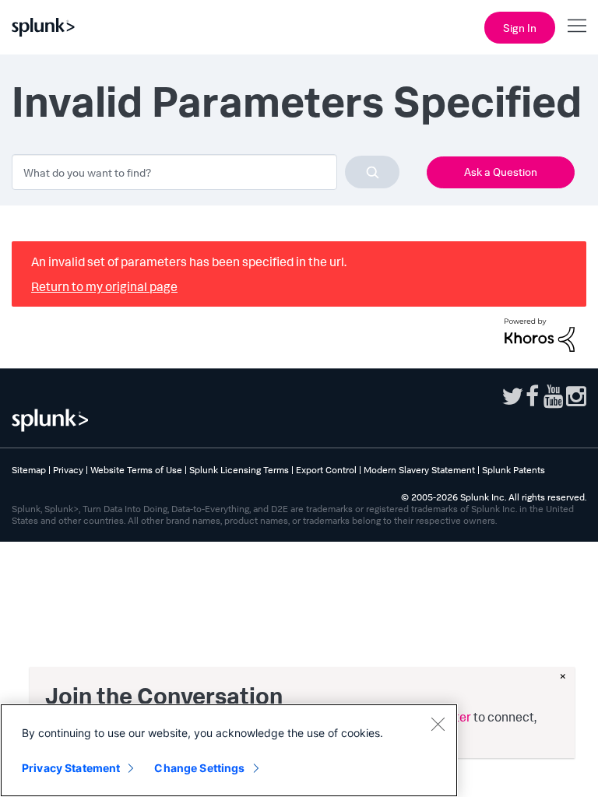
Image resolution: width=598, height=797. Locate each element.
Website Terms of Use (136, 470)
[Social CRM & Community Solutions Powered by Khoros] (540, 333)
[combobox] (205, 172)
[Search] (372, 172)
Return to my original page (104, 286)
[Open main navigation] (577, 26)
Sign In (519, 27)
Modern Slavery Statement (419, 470)
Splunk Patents (513, 470)
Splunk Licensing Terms (239, 470)
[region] (229, 750)
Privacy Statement (71, 767)
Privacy (68, 470)
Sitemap (29, 470)
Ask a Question (500, 171)
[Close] (437, 724)
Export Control (326, 470)
